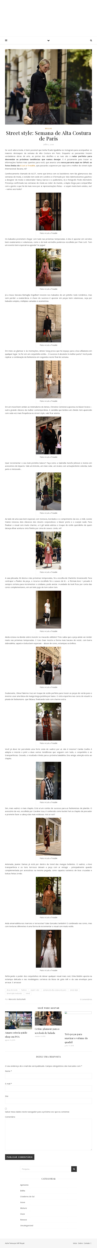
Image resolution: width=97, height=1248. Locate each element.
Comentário (10, 1117)
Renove (23, 1219)
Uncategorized (26, 1225)
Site (6, 1096)
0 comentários (86, 999)
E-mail (8, 1083)
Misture (23, 1208)
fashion (24, 990)
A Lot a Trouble (27, 165)
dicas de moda (12, 990)
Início (75, 1243)
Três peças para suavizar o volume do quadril (76, 1038)
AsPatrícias (48, 16)
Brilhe (48, 128)
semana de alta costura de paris (54, 990)
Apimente (24, 1185)
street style (74, 990)
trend (28, 993)
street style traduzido (14, 993)
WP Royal (20, 1243)
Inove (22, 1202)
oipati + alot (35, 990)
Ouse (22, 1214)
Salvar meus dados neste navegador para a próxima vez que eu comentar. (37, 1111)
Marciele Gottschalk (17, 999)
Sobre (80, 1243)
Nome (8, 1071)
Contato (87, 1243)
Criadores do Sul (27, 1196)
